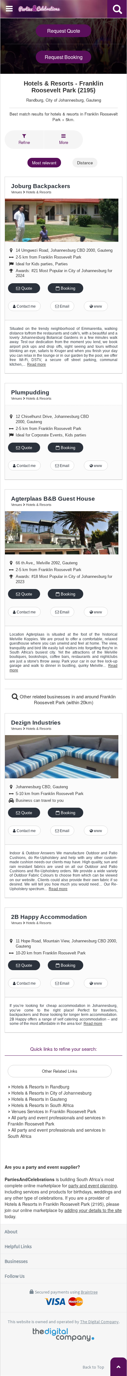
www (97, 306)
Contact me (26, 306)
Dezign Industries (36, 722)
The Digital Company (99, 1321)
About (11, 1231)
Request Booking (64, 57)
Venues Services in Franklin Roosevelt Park (53, 1111)
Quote (26, 288)
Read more (36, 364)
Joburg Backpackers (40, 186)
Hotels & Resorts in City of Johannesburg (51, 1093)
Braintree (89, 1292)
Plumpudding (30, 392)
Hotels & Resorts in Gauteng (38, 1099)
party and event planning (92, 1185)
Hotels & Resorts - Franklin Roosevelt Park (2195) (63, 87)
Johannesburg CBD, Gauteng (42, 787)
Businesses (16, 1261)
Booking (67, 288)
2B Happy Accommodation (49, 917)
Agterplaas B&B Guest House (53, 498)
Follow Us (15, 1276)
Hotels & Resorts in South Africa (42, 1105)
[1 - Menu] (10, 9)
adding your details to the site (93, 1210)
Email (64, 306)
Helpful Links (18, 1246)
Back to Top (94, 1367)
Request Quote (63, 30)
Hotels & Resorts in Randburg (39, 1087)
